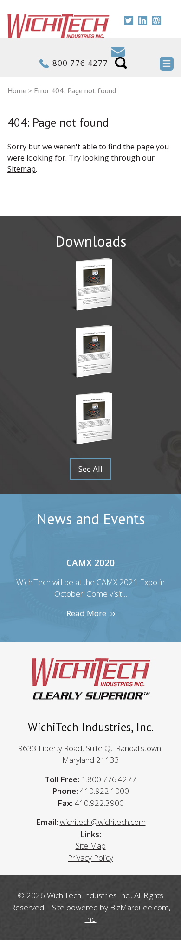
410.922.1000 (104, 790)
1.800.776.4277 (108, 779)
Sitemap (21, 169)
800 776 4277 (80, 63)
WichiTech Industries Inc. (88, 895)
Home (16, 90)
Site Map (91, 845)
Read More (86, 613)
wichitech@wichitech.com (103, 822)
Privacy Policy (90, 857)
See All (90, 469)
